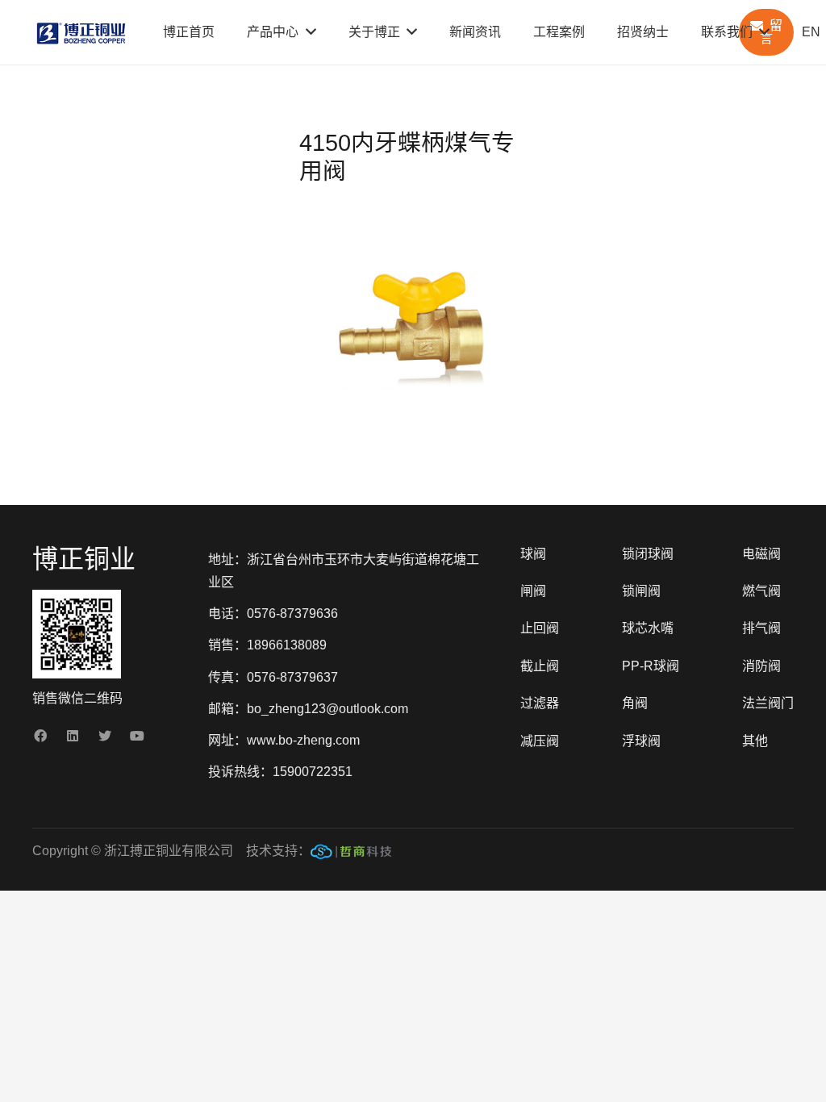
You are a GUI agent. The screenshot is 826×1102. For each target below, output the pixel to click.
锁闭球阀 (648, 554)
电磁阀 (761, 554)
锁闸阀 (641, 591)
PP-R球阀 (650, 666)
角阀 (635, 703)
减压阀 (539, 741)
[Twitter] (105, 736)
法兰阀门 (768, 703)
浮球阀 (641, 741)
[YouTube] (137, 736)
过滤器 (539, 703)
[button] (501, 238)
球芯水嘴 (648, 628)
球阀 (533, 554)
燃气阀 (761, 591)
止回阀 (539, 628)
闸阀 (533, 591)
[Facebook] (40, 736)
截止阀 (539, 666)
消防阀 (761, 666)
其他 (755, 741)
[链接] (351, 855)
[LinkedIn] (72, 736)
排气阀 (761, 628)
